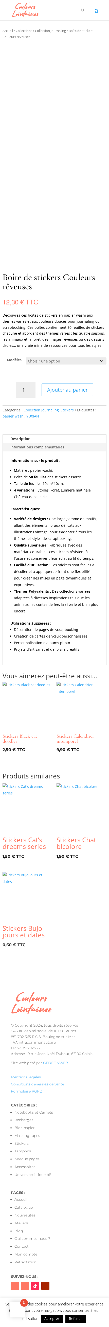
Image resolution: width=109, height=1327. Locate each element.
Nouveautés (24, 1215)
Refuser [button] (75, 1318)
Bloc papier (24, 1127)
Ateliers (21, 1223)
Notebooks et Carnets (33, 1112)
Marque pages (27, 1159)
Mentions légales (26, 1077)
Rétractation (25, 1262)
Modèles (14, 359)
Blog (18, 1231)
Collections (24, 30)
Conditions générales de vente (37, 1084)
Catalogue (23, 1207)
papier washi (14, 416)
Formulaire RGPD (27, 1091)
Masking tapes (27, 1135)
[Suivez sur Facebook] (15, 1286)
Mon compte (25, 1254)
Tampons (22, 1151)
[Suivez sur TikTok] (35, 1286)
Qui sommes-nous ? (32, 1238)
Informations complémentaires (37, 447)
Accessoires (24, 1167)
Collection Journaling (50, 30)
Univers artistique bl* (32, 1174)
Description (20, 438)
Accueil (8, 30)
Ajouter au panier (67, 389)
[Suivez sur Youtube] (45, 1286)
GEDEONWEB (55, 1063)
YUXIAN (32, 416)
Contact (21, 1246)
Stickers (67, 410)
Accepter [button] (51, 1318)
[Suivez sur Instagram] (25, 1286)
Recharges (23, 1120)
